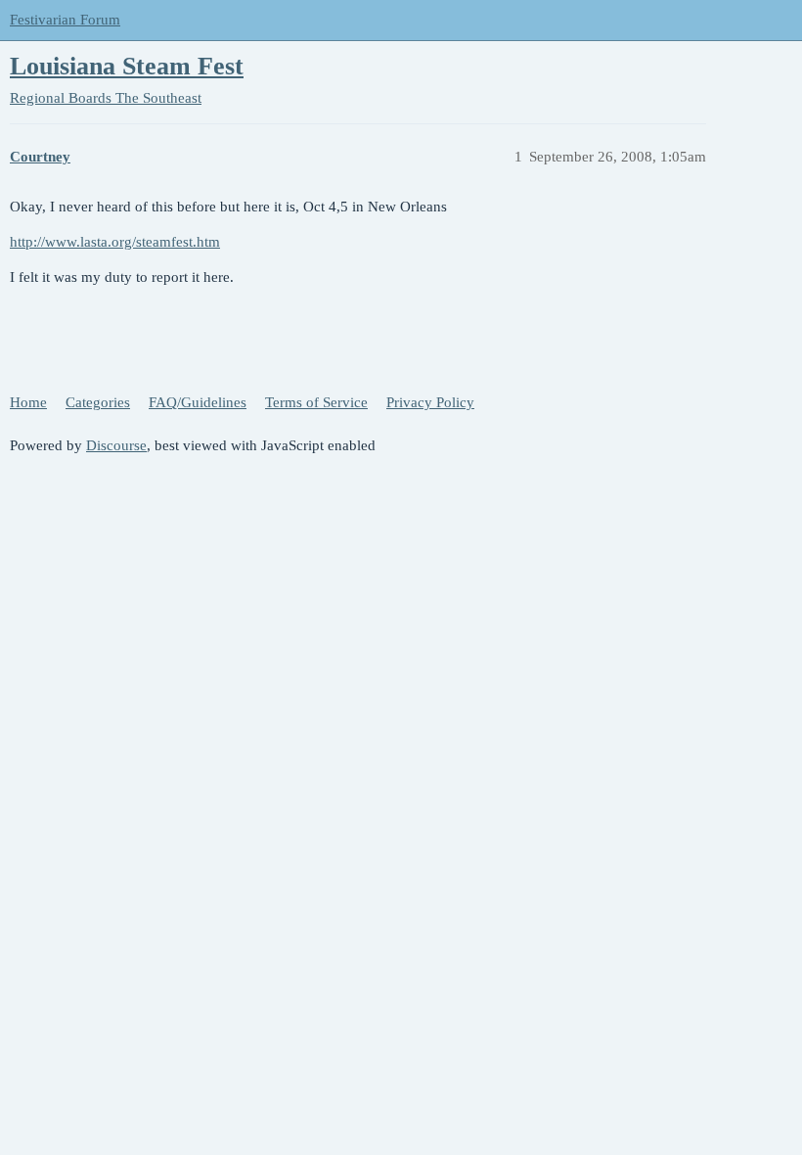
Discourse (116, 445)
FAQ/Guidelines (197, 402)
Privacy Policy (430, 402)
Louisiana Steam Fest (127, 66)
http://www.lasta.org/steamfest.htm (115, 242)
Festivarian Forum (65, 19)
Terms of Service (316, 402)
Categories (98, 402)
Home (28, 402)
